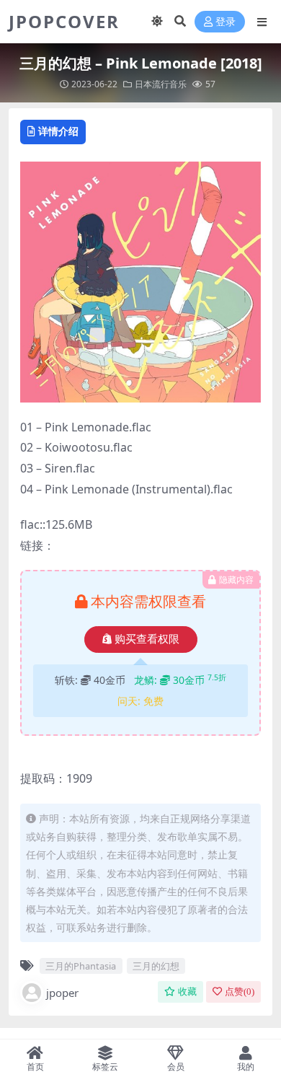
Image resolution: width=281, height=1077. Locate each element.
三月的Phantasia (80, 965)
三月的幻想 (156, 965)
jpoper (62, 992)
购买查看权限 (147, 639)
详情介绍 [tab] (58, 131)
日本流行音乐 (161, 84)
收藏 (187, 991)
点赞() (239, 991)
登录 (225, 22)
